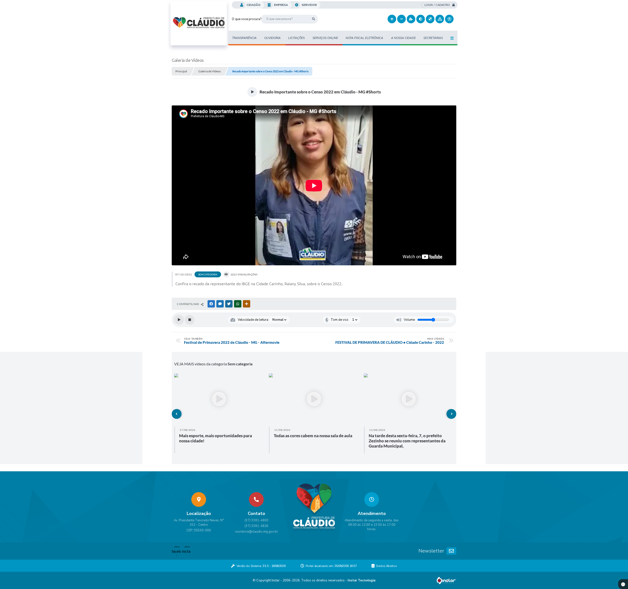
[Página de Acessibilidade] (449, 19)
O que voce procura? (246, 19)
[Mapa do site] (439, 19)
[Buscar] (313, 19)
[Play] (179, 320)
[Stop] (190, 320)
